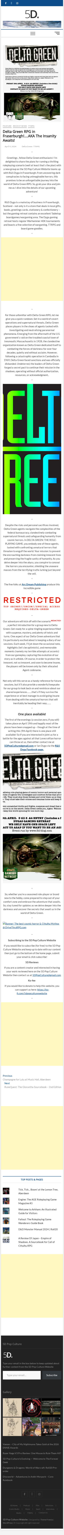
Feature (7, 126)
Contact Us (43, 1513)
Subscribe (51, 1375)
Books (18, 1513)
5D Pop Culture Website (15, 1519)
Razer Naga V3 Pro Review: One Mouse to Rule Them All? (32, 1453)
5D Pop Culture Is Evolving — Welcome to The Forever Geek (30, 1460)
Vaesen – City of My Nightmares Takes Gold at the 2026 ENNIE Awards (31, 1446)
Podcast (26, 1505)
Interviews (50, 1509)
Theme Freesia (46, 1519)
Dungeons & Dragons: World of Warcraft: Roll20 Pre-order (30, 1469)
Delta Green (27, 146)
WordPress (7, 1523)
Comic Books (14, 1509)
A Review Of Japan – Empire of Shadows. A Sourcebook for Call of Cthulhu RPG (36, 1242)
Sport (38, 1509)
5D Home (14, 1505)
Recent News (20, 126)
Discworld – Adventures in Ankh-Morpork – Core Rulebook (28, 1478)
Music (27, 1509)
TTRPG (31, 126)
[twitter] (11, 3)
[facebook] (6, 3)
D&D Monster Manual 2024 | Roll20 (38, 1229)
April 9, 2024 (10, 146)
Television (49, 1505)
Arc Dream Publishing (34, 584)
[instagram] (17, 3)
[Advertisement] (32, 269)
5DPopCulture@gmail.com (46, 975)
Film (37, 1505)
